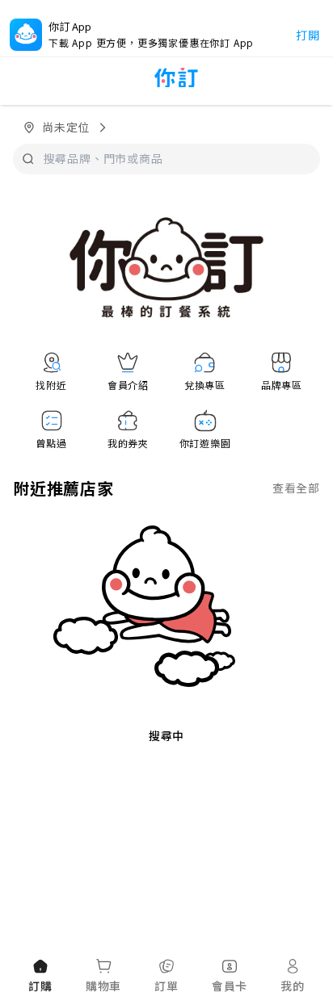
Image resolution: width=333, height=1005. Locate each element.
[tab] (40, 976)
